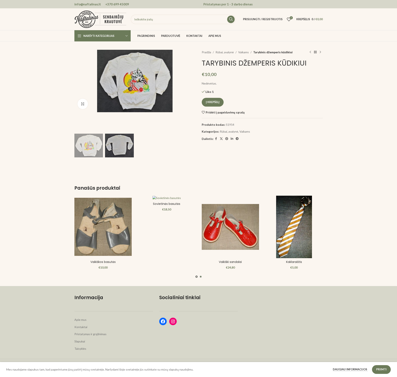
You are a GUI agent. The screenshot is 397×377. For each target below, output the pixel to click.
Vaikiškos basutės (103, 262)
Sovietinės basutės (166, 204)
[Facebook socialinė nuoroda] (216, 139)
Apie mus (80, 319)
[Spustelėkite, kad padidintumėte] (83, 104)
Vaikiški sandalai (230, 262)
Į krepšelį (212, 102)
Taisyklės (80, 348)
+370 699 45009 (117, 4)
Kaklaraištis (294, 262)
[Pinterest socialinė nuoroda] (226, 139)
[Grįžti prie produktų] (315, 52)
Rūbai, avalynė (224, 52)
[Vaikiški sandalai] (230, 227)
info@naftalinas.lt (87, 4)
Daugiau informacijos (350, 369)
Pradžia (206, 52)
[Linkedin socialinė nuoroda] (231, 139)
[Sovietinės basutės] (166, 198)
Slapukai (79, 341)
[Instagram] (173, 321)
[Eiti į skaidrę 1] (196, 277)
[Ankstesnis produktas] (310, 52)
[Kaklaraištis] (294, 227)
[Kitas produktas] (320, 52)
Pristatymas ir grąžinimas (90, 334)
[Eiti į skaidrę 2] (201, 277)
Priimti (381, 369)
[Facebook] (163, 321)
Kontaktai (80, 327)
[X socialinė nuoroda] (221, 139)
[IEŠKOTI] (231, 19)
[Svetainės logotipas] (100, 19)
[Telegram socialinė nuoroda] (237, 139)
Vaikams (243, 52)
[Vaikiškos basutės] (103, 227)
